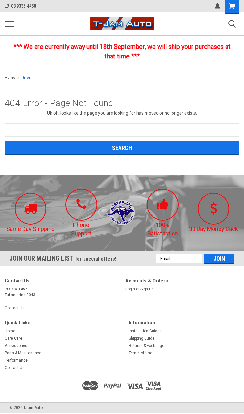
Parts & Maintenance (23, 353)
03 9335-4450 (23, 6)
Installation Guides (145, 331)
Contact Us (14, 308)
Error (26, 78)
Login (130, 289)
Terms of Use (140, 353)
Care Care (13, 338)
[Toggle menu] (9, 23)
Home (10, 78)
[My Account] (217, 6)
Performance (16, 360)
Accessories (16, 345)
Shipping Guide (141, 338)
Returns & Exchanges (147, 345)
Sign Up (146, 289)
